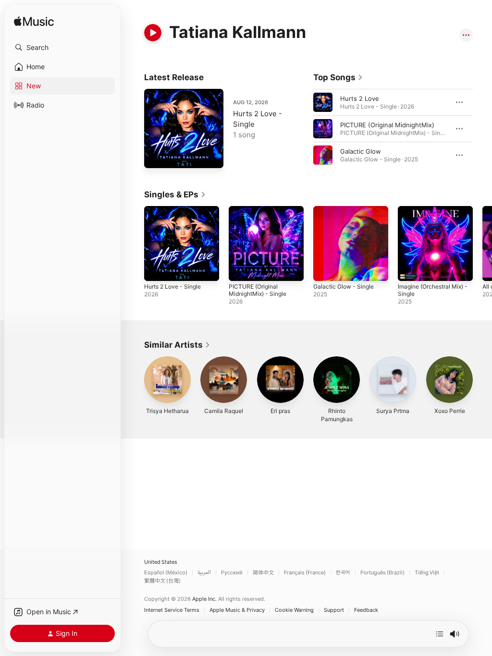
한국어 (343, 572)
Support (334, 610)
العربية (204, 572)
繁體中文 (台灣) (162, 580)
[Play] (152, 32)
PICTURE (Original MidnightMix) (387, 125)
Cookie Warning (294, 610)
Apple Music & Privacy (237, 610)
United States (160, 562)
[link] (338, 77)
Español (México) (165, 572)
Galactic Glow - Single (343, 286)
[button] (62, 47)
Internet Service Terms (171, 610)
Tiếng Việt (427, 572)
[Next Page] (482, 128)
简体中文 (263, 572)
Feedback (366, 610)
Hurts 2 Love (359, 98)
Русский (232, 572)
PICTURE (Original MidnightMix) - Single (257, 290)
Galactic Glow (360, 151)
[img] (34, 21)
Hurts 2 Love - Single (172, 286)
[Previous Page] (303, 128)
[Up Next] (439, 634)
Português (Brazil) (382, 572)
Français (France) (305, 572)
